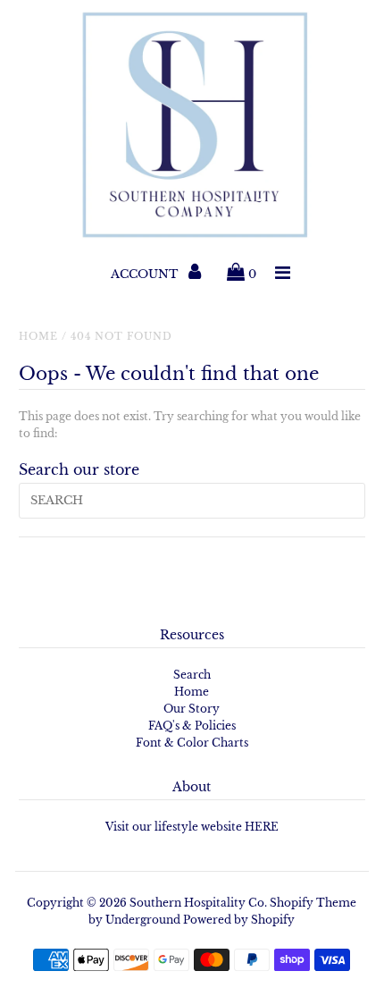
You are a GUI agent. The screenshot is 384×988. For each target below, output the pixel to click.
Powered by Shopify (239, 919)
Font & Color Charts (192, 742)
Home (38, 336)
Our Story (191, 708)
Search (192, 674)
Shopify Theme (313, 902)
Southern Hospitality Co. (198, 902)
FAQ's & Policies (192, 725)
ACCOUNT (146, 274)
